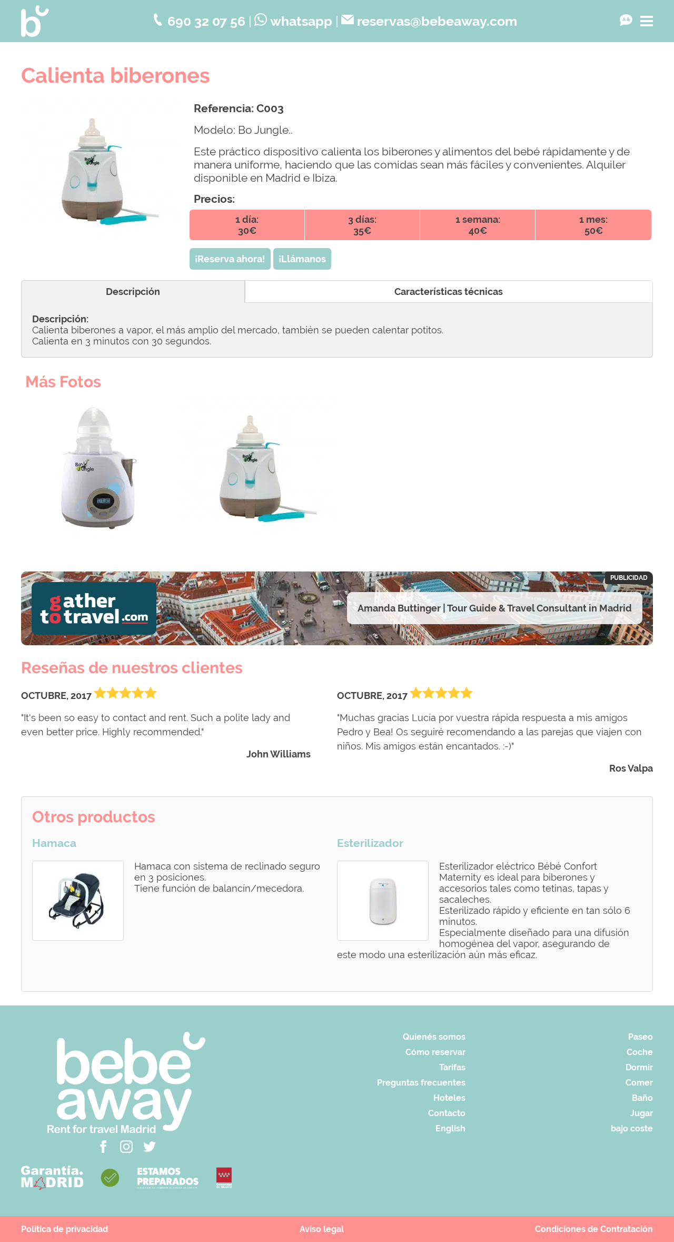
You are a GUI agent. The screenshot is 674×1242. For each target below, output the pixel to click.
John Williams (278, 754)
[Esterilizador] (383, 901)
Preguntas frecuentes (421, 1083)
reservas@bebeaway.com (437, 21)
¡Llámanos (302, 258)
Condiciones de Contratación (594, 1229)
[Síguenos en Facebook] (103, 1150)
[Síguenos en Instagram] (126, 1150)
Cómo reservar (435, 1052)
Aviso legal (322, 1229)
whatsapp (301, 21)
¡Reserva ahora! (230, 258)
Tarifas (452, 1067)
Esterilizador (370, 843)
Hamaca (54, 843)
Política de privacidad (64, 1229)
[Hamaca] (78, 901)
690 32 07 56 (206, 21)
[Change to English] (626, 21)
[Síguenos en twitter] (149, 1150)
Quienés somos (434, 1037)
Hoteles (449, 1098)
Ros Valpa (631, 768)
